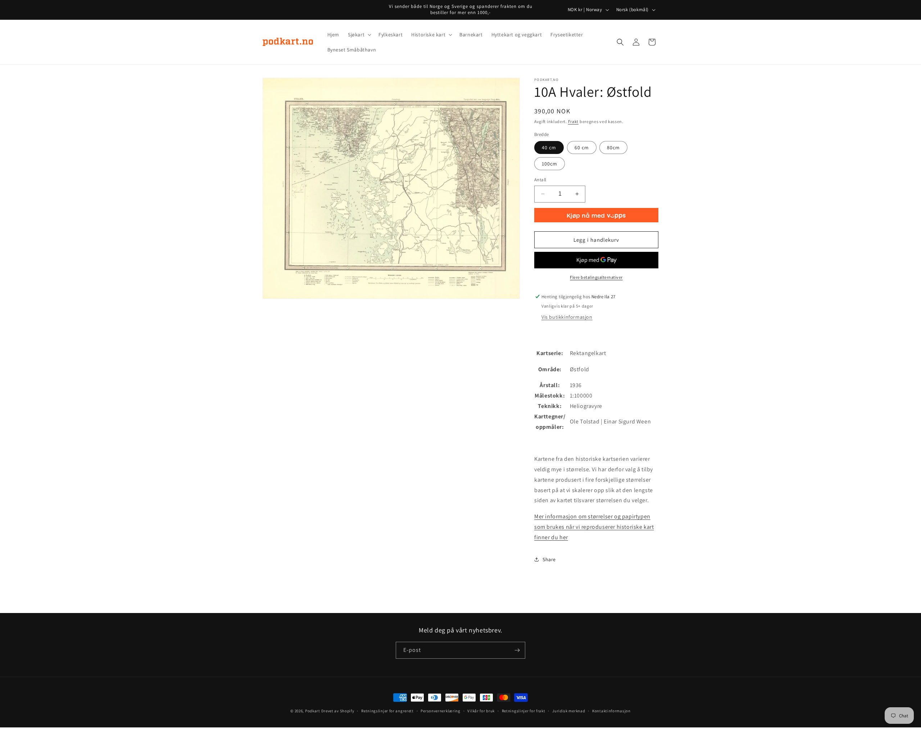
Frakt (573, 121)
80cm (613, 147)
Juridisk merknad (568, 710)
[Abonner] (517, 650)
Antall (540, 180)
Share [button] (549, 559)
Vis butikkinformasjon (567, 317)
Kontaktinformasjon (611, 710)
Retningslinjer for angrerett (387, 710)
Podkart (312, 710)
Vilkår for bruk (481, 710)
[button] (359, 34)
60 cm (582, 147)
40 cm (549, 147)
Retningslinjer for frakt (523, 710)
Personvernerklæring (440, 710)
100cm (549, 163)
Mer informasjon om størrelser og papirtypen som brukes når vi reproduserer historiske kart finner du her (594, 527)
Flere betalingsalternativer (596, 277)
